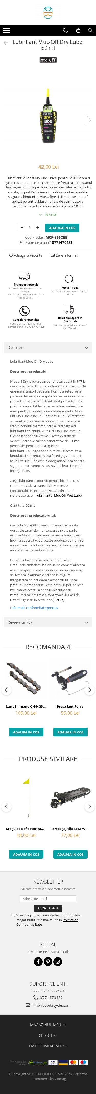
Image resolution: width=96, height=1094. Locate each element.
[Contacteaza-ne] (65, 30)
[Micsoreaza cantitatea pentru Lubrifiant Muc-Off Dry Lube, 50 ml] (22, 228)
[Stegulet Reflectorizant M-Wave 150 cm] (26, 797)
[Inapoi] (4, 42)
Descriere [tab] (16, 347)
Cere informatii (67, 255)
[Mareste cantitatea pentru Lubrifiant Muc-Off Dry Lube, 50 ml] (37, 228)
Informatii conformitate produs (34, 607)
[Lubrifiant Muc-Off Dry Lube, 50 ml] (48, 115)
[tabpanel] (48, 115)
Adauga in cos (62, 228)
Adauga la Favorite (27, 255)
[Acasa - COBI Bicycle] (48, 13)
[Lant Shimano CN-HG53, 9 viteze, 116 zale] (26, 680)
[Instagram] (57, 961)
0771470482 (51, 997)
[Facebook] (38, 961)
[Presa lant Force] (70, 680)
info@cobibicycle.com (51, 1005)
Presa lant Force (70, 706)
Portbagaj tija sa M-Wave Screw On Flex (70, 828)
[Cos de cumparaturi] (78, 30)
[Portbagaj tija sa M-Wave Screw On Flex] (70, 797)
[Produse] (7, 32)
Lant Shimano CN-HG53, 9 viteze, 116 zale (26, 706)
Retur (58, 600)
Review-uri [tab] (20, 622)
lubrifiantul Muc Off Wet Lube (59, 495)
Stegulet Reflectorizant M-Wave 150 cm (26, 828)
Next (88, 120)
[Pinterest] (48, 961)
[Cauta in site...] (90, 30)
